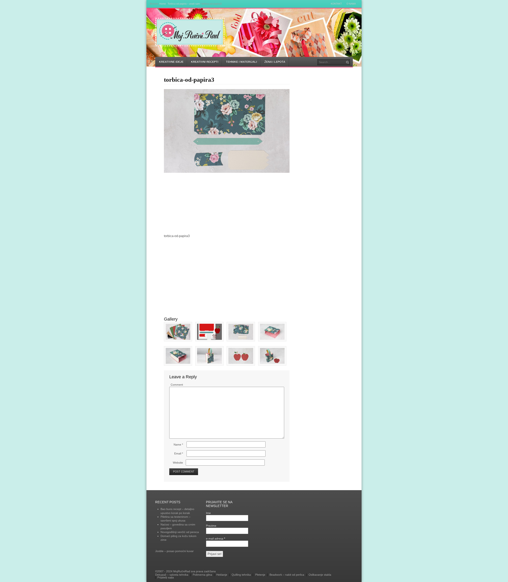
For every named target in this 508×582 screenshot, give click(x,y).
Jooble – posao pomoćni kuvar (174, 551)
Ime (208, 513)
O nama (351, 4)
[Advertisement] (227, 202)
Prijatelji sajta (165, 577)
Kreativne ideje (171, 61)
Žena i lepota (274, 61)
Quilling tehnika (241, 574)
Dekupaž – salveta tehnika (171, 574)
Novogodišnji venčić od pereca (180, 532)
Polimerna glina (202, 574)
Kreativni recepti (204, 61)
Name (178, 444)
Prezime (211, 525)
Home (162, 3)
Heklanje (221, 574)
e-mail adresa (215, 538)
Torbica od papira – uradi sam (184, 3)
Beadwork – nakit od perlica (286, 574)
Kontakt (336, 4)
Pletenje (260, 574)
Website (178, 462)
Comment (177, 384)
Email (178, 453)
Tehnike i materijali (241, 61)
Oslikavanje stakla (320, 574)
